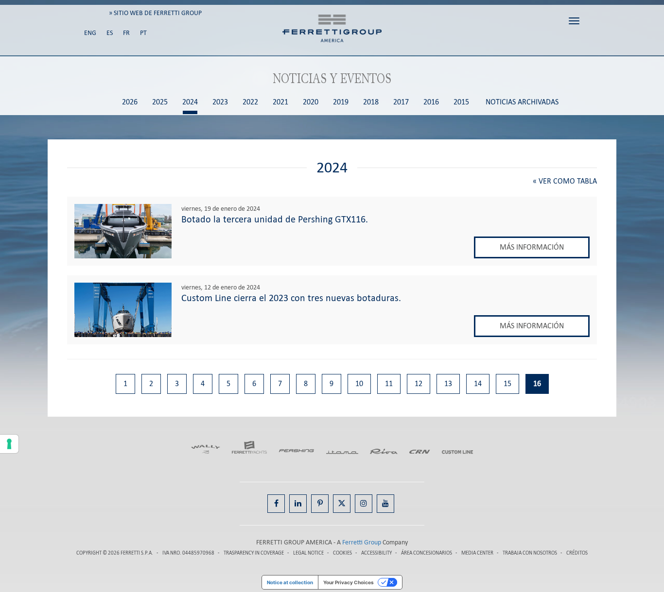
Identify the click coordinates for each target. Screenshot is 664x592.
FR (126, 33)
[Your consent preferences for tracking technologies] (9, 444)
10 (359, 383)
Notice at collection (290, 582)
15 (507, 383)
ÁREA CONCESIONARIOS (426, 553)
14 (478, 383)
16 (537, 383)
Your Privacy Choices (348, 582)
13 (448, 383)
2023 (220, 102)
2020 (310, 102)
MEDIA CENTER (477, 553)
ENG (90, 33)
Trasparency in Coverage (254, 553)
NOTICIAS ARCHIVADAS (522, 102)
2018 (371, 102)
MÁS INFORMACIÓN (532, 247)
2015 (461, 102)
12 (418, 383)
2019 (341, 102)
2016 (431, 102)
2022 (250, 102)
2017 (401, 102)
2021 (280, 102)
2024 (190, 102)
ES (109, 33)
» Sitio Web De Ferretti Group (155, 13)
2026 (130, 102)
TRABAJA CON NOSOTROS (530, 553)
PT (143, 33)
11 (389, 383)
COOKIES (342, 553)
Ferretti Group (361, 542)
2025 (160, 102)
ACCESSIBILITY (376, 553)
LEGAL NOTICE (308, 553)
